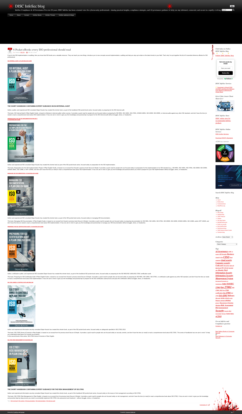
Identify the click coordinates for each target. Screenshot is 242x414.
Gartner (219, 218)
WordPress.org (221, 206)
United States (230, 314)
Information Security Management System (224, 277)
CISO (226, 257)
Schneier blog (221, 232)
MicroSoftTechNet (221, 226)
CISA (221, 257)
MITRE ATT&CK (225, 298)
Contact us (219, 326)
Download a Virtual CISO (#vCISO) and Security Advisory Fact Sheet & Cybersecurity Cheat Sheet (225, 90)
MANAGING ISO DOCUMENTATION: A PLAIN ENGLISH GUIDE (23, 173)
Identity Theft (223, 270)
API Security (223, 254)
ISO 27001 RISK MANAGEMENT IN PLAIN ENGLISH (20, 339)
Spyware (224, 314)
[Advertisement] (121, 30)
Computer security (223, 263)
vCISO (218, 316)
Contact (26, 15)
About (19, 15)
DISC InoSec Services (222, 134)
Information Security (224, 272)
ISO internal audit (50, 401)
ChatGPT (218, 257)
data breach (218, 268)
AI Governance (222, 251)
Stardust (22, 412)
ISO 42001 (223, 295)
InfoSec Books (37, 15)
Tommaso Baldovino (130, 412)
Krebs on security (221, 224)
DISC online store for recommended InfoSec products (223, 120)
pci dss (231, 298)
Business (230, 254)
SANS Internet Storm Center (224, 230)
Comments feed (221, 204)
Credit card (219, 265)
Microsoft (218, 298)
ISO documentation (30, 401)
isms (224, 283)
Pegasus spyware (220, 300)
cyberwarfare (226, 265)
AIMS (229, 251)
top (232, 412)
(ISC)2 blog (220, 212)
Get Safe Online (221, 220)
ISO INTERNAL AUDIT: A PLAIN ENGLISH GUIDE (20, 61)
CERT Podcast (221, 216)
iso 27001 (226, 287)
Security (220, 310)
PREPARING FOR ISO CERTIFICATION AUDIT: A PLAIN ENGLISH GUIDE (25, 226)
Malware (231, 295)
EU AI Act (225, 268)
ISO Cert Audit (14, 401)
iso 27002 (227, 292)
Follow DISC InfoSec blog (225, 55)
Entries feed (220, 202)
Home (11, 15)
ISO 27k (22, 52)
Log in (219, 200)
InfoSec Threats (50, 15)
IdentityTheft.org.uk (222, 222)
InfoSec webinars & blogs (66, 15)
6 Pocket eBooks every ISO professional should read (42, 49)
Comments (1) (203, 405)
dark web (232, 265)
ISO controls (21, 401)
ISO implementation (41, 401)
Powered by (220, 78)
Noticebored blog (221, 228)
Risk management (222, 307)
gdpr (217, 270)
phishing (228, 300)
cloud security (226, 260)
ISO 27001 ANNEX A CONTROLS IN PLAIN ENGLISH (20, 282)
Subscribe (225, 73)
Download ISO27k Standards (224, 138)
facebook (231, 268)
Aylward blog (220, 214)
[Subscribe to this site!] (232, 6)
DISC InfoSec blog (30, 6)
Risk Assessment (227, 305)
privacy (217, 303)
